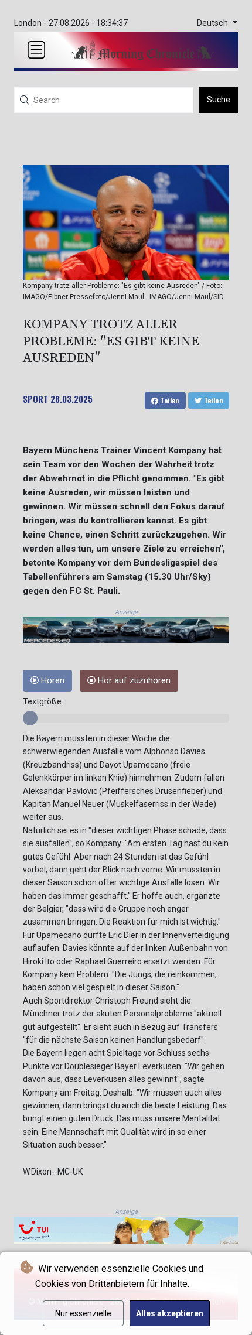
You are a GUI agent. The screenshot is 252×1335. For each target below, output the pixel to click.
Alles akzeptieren (169, 1313)
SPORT (35, 398)
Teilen (168, 400)
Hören (51, 681)
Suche (218, 99)
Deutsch (213, 23)
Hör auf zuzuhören (133, 681)
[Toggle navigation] (36, 49)
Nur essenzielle (83, 1313)
